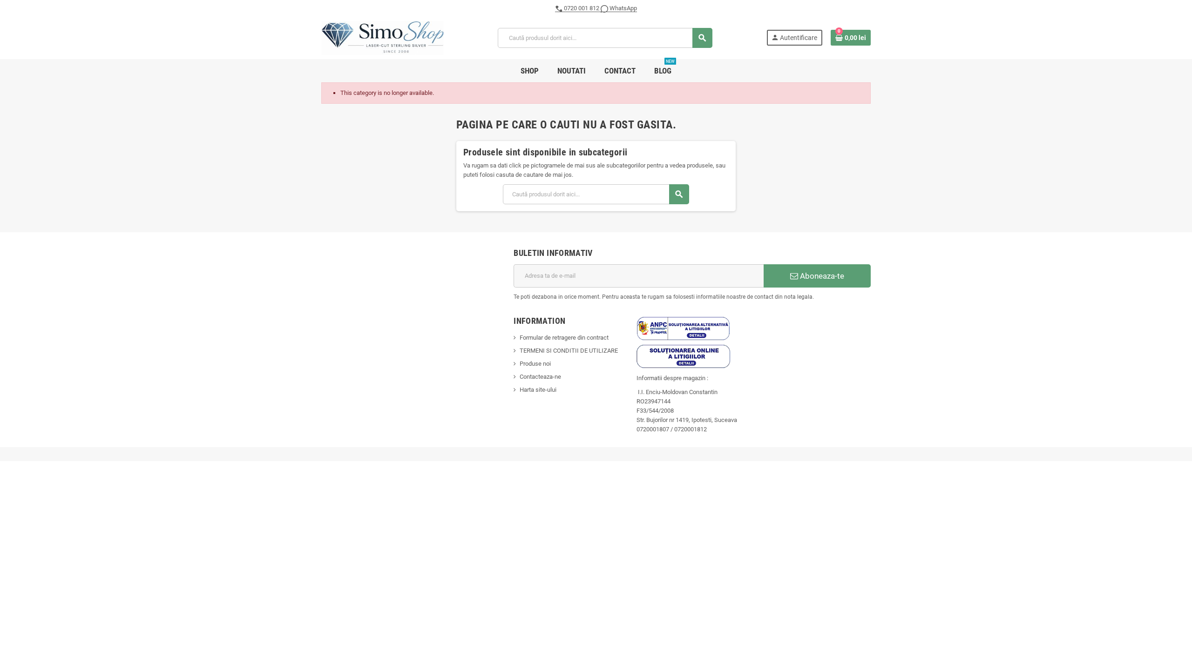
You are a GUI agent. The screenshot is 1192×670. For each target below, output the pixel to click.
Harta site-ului (538, 389)
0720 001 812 (581, 8)
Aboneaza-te (821, 276)
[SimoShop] (382, 37)
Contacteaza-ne (540, 376)
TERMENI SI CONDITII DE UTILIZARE (569, 350)
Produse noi (535, 363)
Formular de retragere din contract (564, 337)
